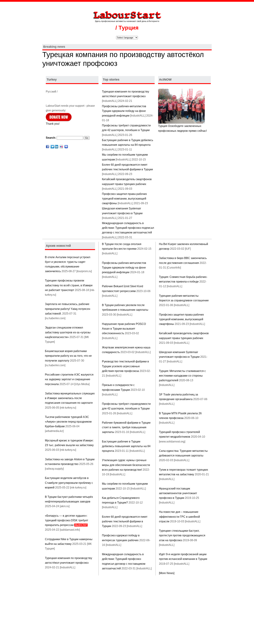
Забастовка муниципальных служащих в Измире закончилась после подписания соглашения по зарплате (70, 398)
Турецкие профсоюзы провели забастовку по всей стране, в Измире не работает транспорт (69, 285)
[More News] (166, 573)
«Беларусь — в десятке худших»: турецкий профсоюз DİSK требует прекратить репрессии (66, 520)
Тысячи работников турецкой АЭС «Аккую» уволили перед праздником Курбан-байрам (68, 421)
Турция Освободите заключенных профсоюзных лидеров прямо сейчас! (182, 128)
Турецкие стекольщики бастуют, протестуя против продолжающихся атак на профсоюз (182, 535)
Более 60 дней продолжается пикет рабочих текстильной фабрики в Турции (124, 521)
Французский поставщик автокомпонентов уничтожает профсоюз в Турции (178, 493)
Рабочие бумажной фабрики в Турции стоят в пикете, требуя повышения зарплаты (126, 427)
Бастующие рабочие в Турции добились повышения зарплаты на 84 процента (126, 446)
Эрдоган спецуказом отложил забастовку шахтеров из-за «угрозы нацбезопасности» (68, 332)
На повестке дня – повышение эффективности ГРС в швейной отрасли (179, 516)
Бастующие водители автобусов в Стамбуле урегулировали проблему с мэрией (69, 483)
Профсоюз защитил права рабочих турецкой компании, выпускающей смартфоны (124, 198)
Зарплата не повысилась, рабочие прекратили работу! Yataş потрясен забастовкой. (67, 309)
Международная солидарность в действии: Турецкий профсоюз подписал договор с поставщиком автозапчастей (128, 228)
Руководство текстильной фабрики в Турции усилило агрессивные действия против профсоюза (125, 366)
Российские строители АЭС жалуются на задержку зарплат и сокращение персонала (69, 379)
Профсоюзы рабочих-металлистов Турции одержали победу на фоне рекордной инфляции (124, 111)
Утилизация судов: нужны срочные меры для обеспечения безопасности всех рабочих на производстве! (126, 465)
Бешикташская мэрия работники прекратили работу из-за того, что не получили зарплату (68, 356)
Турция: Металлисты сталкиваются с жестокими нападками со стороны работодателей (182, 375)
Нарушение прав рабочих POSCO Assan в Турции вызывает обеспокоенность (124, 328)
